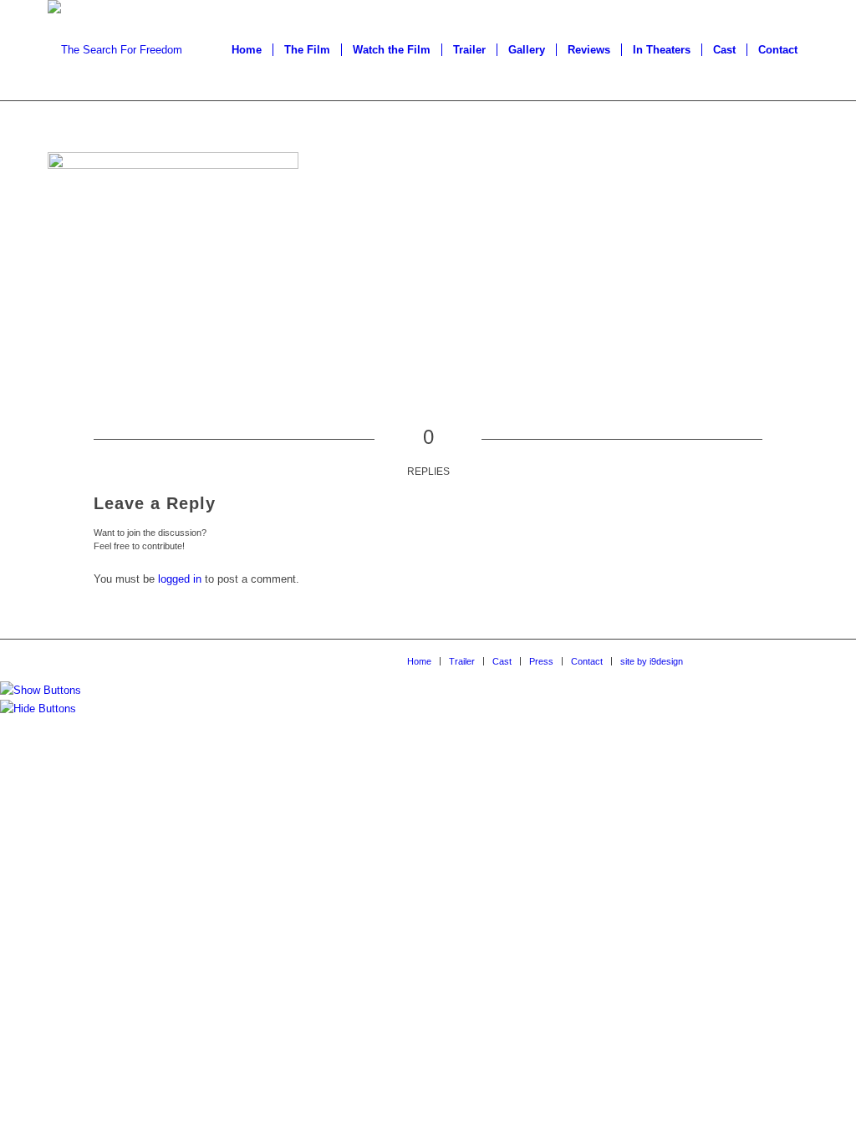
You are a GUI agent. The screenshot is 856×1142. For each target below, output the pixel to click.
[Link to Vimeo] (745, 660)
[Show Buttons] (40, 690)
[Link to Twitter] (770, 660)
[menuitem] (247, 50)
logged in (179, 579)
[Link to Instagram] (795, 660)
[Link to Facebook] (720, 660)
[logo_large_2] (115, 50)
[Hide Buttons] (38, 708)
